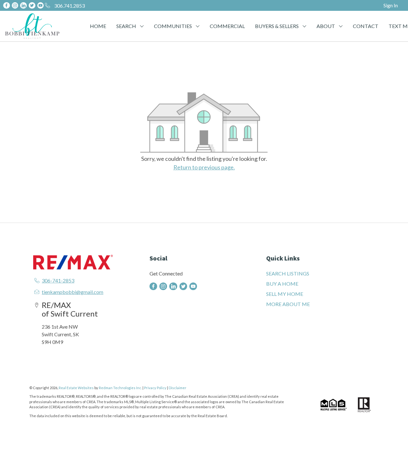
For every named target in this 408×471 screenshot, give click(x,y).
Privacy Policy (155, 388)
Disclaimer (177, 388)
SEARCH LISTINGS (287, 273)
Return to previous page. (204, 167)
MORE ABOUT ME (288, 304)
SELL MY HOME (284, 294)
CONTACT (365, 26)
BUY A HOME (282, 284)
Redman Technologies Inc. (120, 388)
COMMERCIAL (227, 26)
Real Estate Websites (76, 388)
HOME (98, 26)
